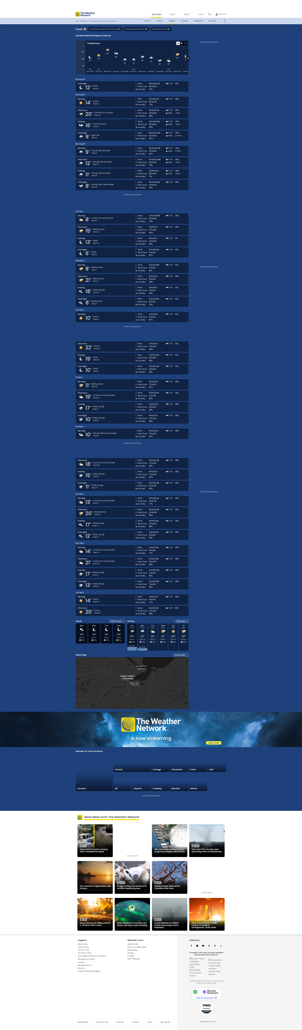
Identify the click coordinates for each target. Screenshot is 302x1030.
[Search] (209, 14)
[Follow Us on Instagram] (197, 946)
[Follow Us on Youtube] (203, 946)
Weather (83, 21)
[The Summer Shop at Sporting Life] (217, 782)
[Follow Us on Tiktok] (209, 946)
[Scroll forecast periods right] (188, 58)
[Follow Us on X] (221, 946)
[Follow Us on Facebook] (191, 946)
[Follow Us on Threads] (215, 946)
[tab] (178, 43)
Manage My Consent (86, 959)
